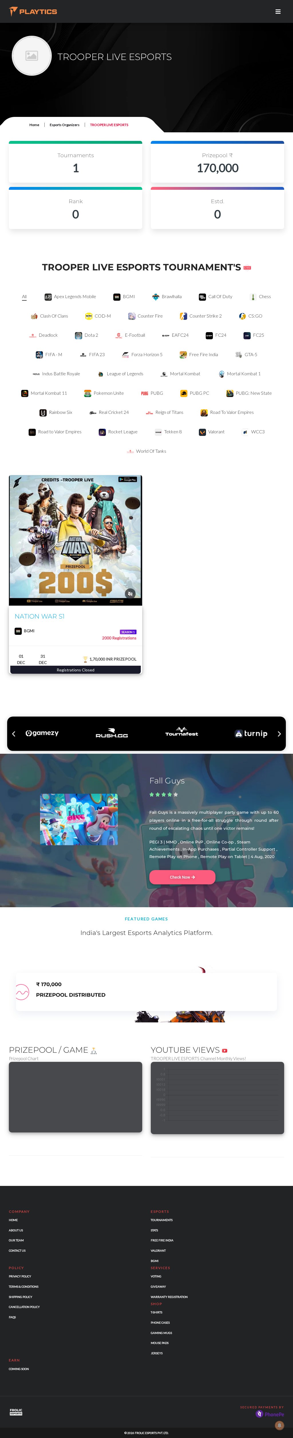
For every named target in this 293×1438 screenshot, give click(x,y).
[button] (13, 733)
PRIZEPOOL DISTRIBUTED (71, 995)
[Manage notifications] (279, 1425)
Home (34, 125)
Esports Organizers (65, 125)
